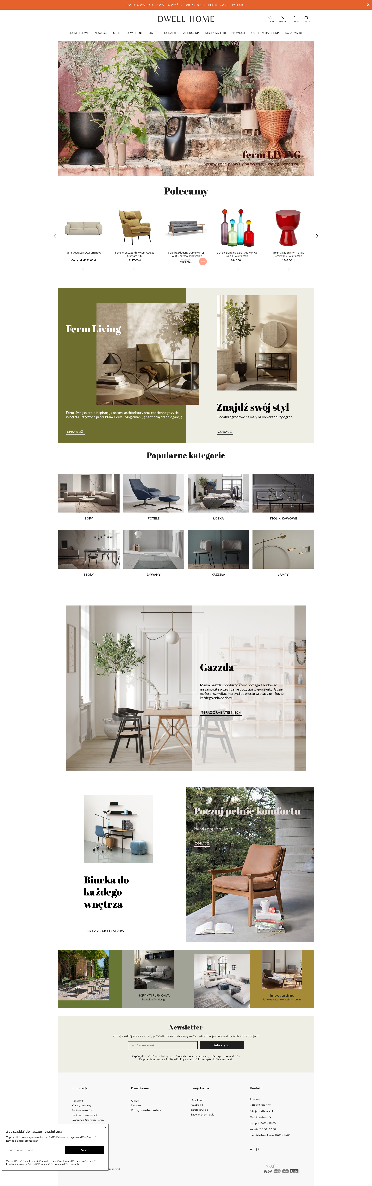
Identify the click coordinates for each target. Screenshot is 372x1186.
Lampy (283, 574)
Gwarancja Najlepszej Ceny (88, 1119)
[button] (179, 173)
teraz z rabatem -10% (221, 712)
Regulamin (78, 1100)
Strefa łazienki (215, 32)
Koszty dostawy (81, 1105)
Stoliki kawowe (283, 518)
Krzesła (218, 574)
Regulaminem (148, 1059)
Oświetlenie (135, 32)
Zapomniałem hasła (202, 1114)
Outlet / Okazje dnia (265, 32)
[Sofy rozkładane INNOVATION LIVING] (218, 979)
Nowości (101, 32)
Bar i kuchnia (191, 32)
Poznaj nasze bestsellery (146, 1110)
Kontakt (136, 1105)
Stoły (89, 574)
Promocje (238, 32)
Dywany (153, 574)
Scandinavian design (154, 997)
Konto (282, 21)
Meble (117, 32)
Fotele (153, 518)
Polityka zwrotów (82, 1110)
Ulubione (294, 21)
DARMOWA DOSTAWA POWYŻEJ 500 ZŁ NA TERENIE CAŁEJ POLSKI (186, 4)
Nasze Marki (293, 32)
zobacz (225, 431)
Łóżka (218, 518)
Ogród (153, 32)
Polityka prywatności (84, 1115)
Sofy (89, 518)
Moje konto (197, 1100)
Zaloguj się (197, 1104)
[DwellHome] (186, 19)
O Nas (135, 1100)
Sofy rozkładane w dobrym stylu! (282, 997)
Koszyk (306, 21)
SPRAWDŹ (75, 431)
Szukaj (270, 21)
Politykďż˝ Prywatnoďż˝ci (182, 1059)
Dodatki (170, 32)
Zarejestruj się (199, 1109)
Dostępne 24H (79, 32)
